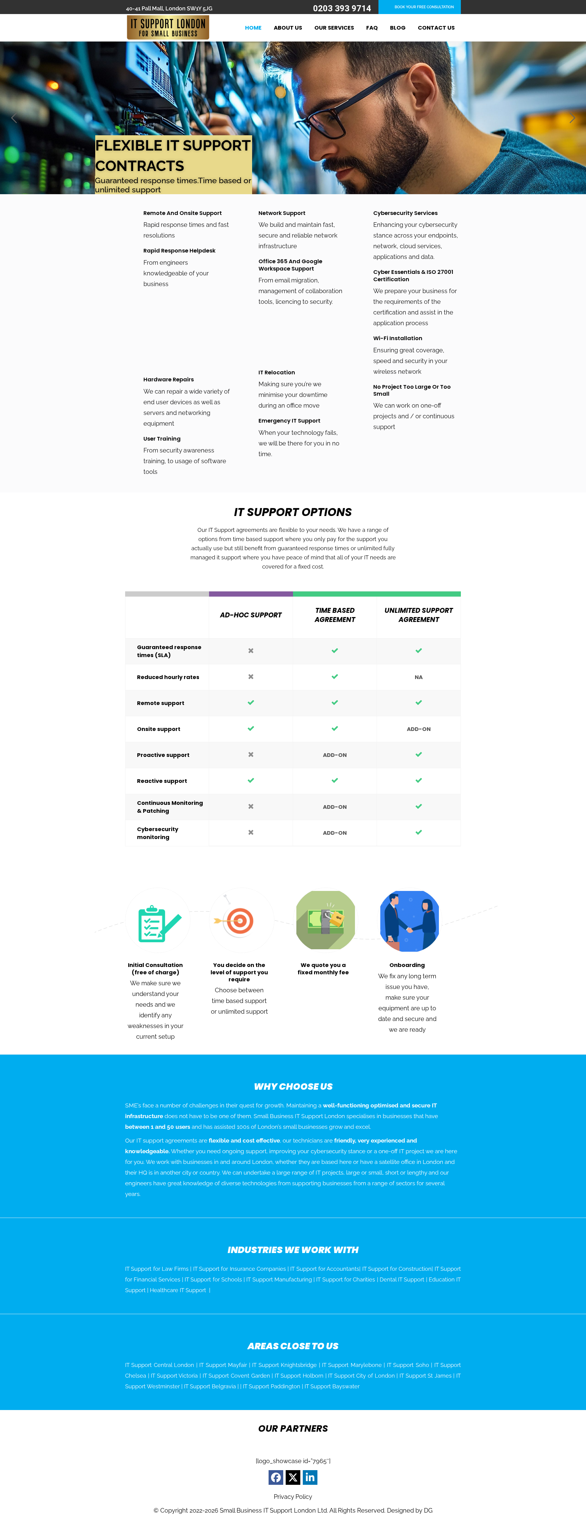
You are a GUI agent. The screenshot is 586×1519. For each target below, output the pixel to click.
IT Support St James (426, 1375)
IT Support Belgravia (210, 1386)
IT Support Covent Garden (236, 1375)
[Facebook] (276, 1477)
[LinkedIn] (310, 1477)
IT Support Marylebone (352, 1365)
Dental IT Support (402, 1279)
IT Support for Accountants (324, 1269)
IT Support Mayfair (223, 1365)
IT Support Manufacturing (279, 1279)
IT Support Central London (159, 1365)
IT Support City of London (361, 1375)
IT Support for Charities (345, 1279)
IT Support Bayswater (332, 1386)
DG (428, 1510)
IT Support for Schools (213, 1279)
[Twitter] (293, 1477)
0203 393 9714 (342, 8)
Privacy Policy (293, 1496)
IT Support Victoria (174, 1375)
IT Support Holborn (299, 1375)
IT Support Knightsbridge (284, 1365)
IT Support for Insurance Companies (239, 1269)
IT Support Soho (408, 1365)
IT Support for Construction (397, 1269)
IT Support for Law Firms (157, 1269)
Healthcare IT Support (178, 1290)
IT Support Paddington (271, 1386)
